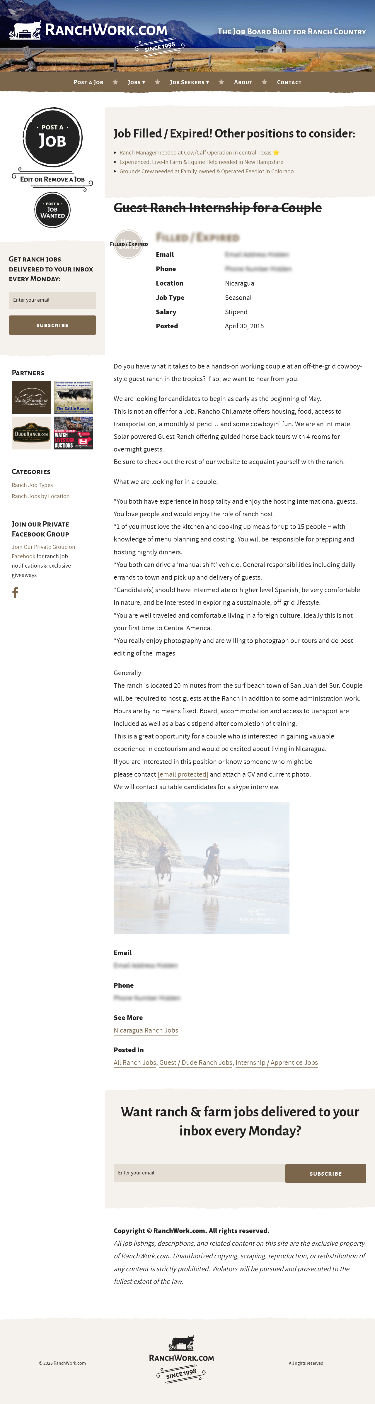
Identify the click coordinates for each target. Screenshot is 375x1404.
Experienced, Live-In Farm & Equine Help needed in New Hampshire (201, 162)
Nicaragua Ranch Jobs (146, 1030)
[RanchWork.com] (182, 1359)
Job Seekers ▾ (189, 82)
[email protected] (183, 774)
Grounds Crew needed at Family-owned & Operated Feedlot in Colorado (207, 171)
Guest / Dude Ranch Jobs (195, 1062)
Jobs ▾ (137, 82)
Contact (289, 82)
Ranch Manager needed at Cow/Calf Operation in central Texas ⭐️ (200, 153)
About (243, 82)
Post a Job (88, 82)
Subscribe (326, 1173)
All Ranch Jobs (135, 1062)
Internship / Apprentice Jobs (277, 1062)
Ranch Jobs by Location (41, 496)
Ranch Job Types (32, 485)
